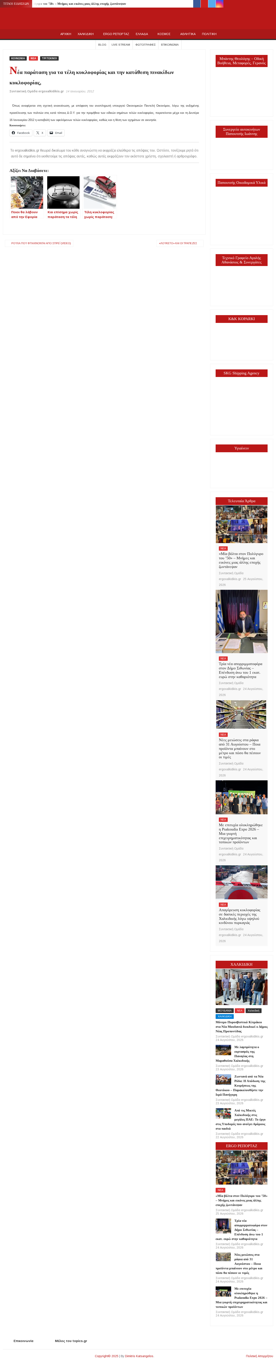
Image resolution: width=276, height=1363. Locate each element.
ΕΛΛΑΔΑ (142, 34)
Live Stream (121, 44)
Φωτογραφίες (145, 44)
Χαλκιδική (253, 1010)
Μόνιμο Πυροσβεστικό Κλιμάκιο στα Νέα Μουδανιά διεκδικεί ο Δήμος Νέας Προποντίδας (242, 1026)
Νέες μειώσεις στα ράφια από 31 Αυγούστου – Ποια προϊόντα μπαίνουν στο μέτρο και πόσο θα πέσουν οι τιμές (240, 748)
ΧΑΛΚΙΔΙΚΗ (86, 34)
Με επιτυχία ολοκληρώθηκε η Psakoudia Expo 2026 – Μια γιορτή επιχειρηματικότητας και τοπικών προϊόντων (241, 1297)
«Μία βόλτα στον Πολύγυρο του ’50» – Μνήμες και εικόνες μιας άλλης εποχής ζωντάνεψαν (65, 3)
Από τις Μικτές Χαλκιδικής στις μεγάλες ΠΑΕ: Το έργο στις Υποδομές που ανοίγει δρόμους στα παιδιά (241, 1119)
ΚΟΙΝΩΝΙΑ (18, 58)
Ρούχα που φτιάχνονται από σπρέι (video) (41, 243)
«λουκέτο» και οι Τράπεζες (178, 243)
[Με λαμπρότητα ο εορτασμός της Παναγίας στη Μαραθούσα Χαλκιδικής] (223, 1050)
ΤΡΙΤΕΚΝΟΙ (49, 58)
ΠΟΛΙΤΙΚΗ (209, 34)
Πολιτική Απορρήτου (259, 1356)
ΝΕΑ (33, 58)
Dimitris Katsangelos (139, 1356)
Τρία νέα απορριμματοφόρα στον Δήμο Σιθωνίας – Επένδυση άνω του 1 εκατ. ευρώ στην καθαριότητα (240, 670)
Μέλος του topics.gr (71, 1341)
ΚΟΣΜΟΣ (164, 34)
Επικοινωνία (170, 44)
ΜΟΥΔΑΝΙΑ (225, 1010)
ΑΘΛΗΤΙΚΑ (188, 34)
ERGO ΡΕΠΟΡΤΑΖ (116, 34)
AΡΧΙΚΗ (65, 34)
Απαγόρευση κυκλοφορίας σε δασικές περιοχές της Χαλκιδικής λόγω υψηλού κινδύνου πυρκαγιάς (239, 916)
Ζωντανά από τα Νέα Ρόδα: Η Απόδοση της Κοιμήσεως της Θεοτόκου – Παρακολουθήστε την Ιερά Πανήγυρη (240, 1085)
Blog (102, 44)
